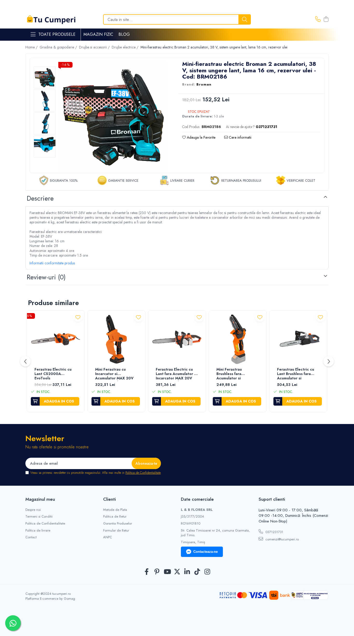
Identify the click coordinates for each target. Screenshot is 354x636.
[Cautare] (244, 19)
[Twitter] (177, 572)
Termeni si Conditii (39, 516)
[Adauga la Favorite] (77, 317)
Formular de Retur (116, 530)
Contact (31, 537)
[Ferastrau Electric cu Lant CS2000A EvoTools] (56, 339)
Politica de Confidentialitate (143, 472)
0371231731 (273, 531)
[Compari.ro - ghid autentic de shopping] (176, 624)
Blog (124, 34)
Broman (203, 84)
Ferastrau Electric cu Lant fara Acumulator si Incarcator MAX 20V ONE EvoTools (176, 374)
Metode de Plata (115, 509)
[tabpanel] (112, 116)
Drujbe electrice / (125, 47)
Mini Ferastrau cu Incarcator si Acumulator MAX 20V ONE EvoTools (114, 374)
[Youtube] (167, 572)
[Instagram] (207, 572)
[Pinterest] (156, 572)
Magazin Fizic (98, 34)
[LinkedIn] (187, 572)
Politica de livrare (37, 530)
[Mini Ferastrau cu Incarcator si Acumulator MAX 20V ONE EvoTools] (116, 339)
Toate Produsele (56, 34)
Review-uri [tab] (46, 277)
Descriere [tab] (40, 198)
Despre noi (33, 509)
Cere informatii (239, 137)
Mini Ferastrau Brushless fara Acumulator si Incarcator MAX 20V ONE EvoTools (234, 374)
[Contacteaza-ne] (318, 19)
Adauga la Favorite (200, 137)
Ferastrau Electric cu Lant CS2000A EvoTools (53, 374)
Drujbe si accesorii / (95, 47)
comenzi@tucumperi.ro (281, 539)
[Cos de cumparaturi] (326, 19)
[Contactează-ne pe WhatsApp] (13, 623)
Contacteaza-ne (205, 552)
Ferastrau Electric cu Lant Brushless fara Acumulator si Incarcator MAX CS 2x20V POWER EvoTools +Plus (295, 374)
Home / (32, 47)
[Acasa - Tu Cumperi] (51, 19)
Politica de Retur (114, 516)
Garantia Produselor (117, 523)
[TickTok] (197, 572)
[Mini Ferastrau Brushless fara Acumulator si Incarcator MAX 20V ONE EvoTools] (238, 339)
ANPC (107, 537)
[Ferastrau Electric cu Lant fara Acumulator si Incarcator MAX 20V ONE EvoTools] (177, 339)
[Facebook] (146, 572)
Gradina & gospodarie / (59, 47)
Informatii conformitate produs (52, 263)
